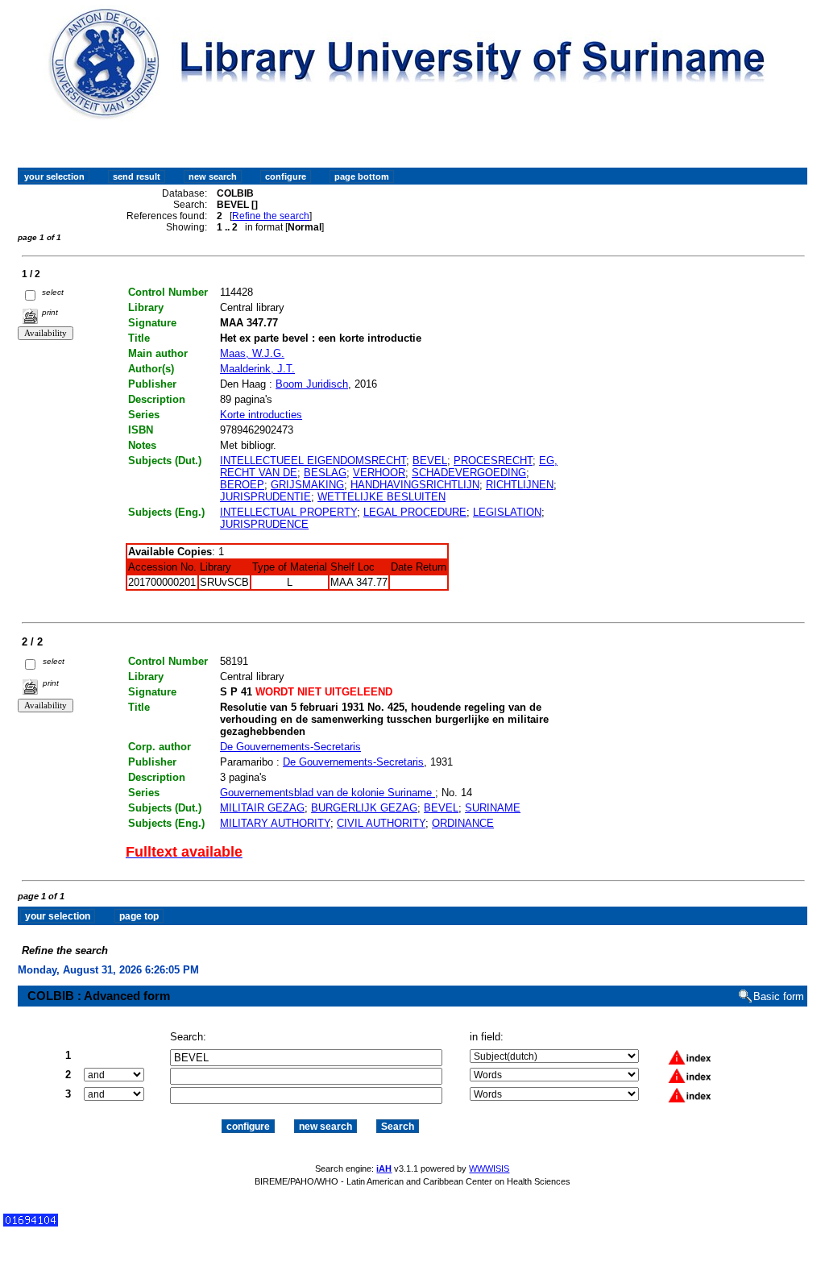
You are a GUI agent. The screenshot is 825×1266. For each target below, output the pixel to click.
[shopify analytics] (30, 1223)
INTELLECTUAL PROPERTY (288, 512)
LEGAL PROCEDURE (414, 512)
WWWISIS (489, 1168)
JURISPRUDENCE (264, 524)
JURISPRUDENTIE (265, 497)
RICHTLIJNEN (519, 485)
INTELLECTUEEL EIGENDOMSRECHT (313, 461)
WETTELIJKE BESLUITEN (381, 497)
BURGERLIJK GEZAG (364, 808)
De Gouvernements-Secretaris (290, 747)
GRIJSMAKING (307, 485)
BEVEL (429, 461)
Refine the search (270, 216)
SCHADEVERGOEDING (469, 473)
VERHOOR (379, 473)
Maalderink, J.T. (257, 369)
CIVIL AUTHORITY (381, 823)
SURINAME (492, 808)
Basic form (778, 996)
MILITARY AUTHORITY (275, 823)
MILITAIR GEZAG (262, 808)
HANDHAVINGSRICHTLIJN (414, 485)
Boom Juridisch (312, 384)
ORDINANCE (463, 823)
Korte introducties (261, 415)
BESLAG (325, 473)
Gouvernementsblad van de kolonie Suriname (327, 793)
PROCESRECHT (493, 461)
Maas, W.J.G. (252, 353)
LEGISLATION (507, 512)
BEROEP (242, 485)
